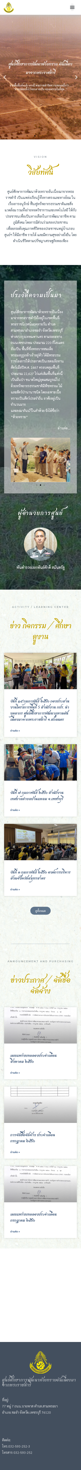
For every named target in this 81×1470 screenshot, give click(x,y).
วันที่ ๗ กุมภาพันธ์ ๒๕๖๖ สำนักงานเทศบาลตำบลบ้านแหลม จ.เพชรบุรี (37, 796)
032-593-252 (17, 1446)
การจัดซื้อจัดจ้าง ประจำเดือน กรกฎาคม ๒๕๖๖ (32, 1138)
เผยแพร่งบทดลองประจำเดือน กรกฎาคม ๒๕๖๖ (33, 1217)
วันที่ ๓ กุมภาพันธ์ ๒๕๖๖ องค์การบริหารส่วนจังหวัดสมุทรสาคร (40, 875)
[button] (72, 7)
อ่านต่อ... (64, 428)
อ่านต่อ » (15, 730)
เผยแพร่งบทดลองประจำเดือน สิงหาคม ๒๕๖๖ (33, 1059)
